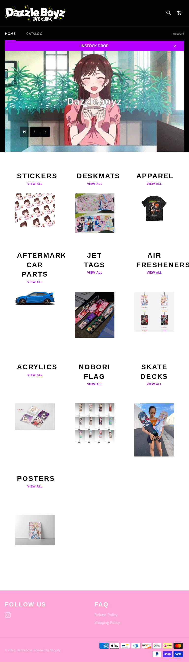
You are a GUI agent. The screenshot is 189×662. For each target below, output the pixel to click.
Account (178, 33)
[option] (94, 101)
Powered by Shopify (47, 650)
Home (10, 33)
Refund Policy (105, 614)
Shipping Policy (107, 622)
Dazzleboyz (24, 650)
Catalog (34, 33)
